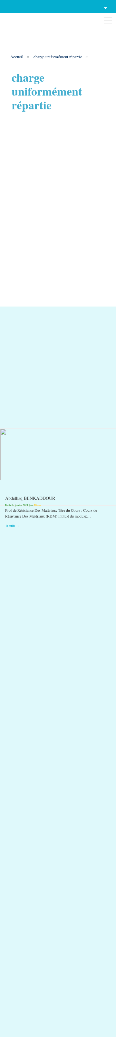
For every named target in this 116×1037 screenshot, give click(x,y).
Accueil (17, 57)
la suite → (12, 525)
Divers (37, 505)
